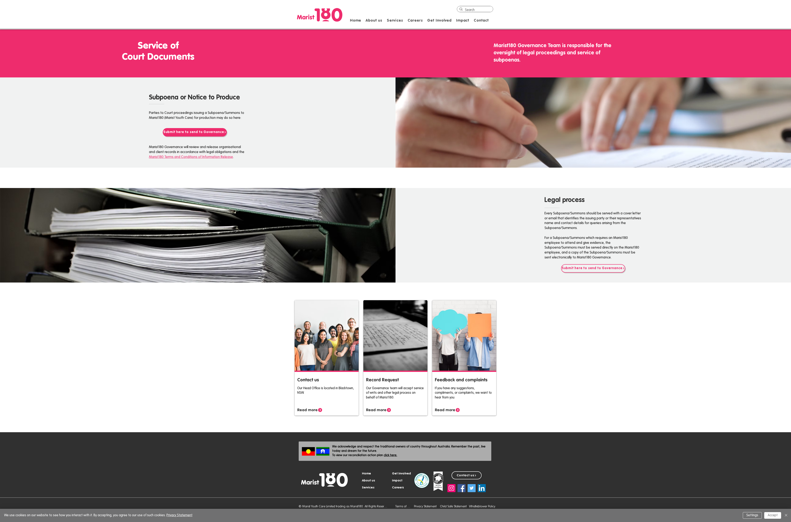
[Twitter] (472, 488)
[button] (395, 20)
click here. (390, 455)
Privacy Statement (179, 515)
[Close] (786, 515)
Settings (752, 515)
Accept (773, 515)
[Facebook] (462, 488)
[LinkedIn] (482, 488)
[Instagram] (451, 488)
